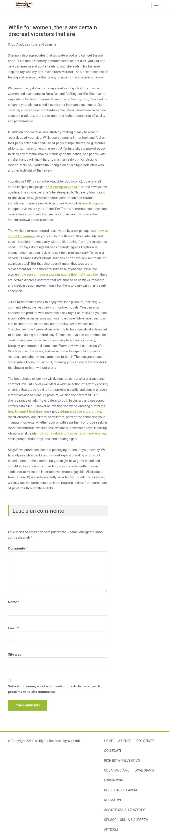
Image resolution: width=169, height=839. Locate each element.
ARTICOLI (111, 830)
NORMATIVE (113, 800)
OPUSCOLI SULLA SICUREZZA (126, 820)
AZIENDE (124, 741)
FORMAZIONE (114, 780)
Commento (18, 548)
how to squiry (92, 203)
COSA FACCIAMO (117, 770)
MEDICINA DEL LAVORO (121, 790)
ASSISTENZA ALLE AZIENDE (125, 810)
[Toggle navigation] (156, 5)
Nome (14, 602)
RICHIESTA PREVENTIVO (122, 761)
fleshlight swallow (85, 275)
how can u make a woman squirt (45, 275)
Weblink (74, 741)
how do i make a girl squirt (58, 433)
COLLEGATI (112, 751)
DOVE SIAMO (144, 770)
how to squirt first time (25, 411)
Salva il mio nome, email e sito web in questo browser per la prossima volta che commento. (54, 689)
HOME (108, 741)
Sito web (14, 654)
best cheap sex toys (61, 187)
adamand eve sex (93, 433)
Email (13, 628)
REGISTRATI (145, 741)
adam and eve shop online (80, 411)
